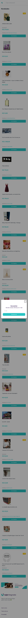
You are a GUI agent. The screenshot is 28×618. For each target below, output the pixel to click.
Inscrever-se (14, 314)
